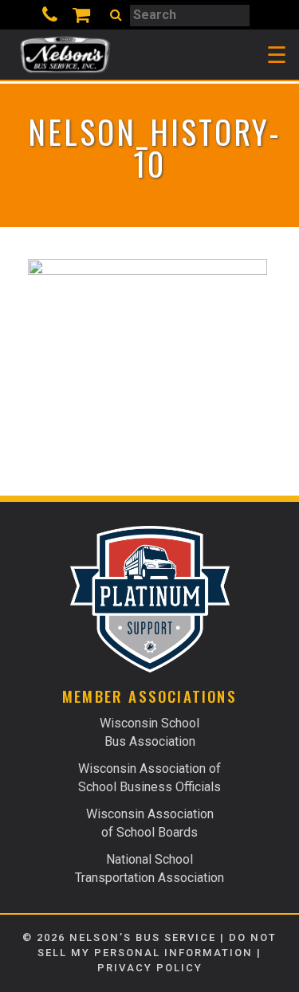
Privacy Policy (150, 968)
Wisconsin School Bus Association (149, 732)
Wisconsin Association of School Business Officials (149, 777)
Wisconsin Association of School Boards (150, 823)
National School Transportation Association (149, 868)
